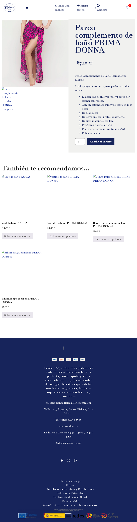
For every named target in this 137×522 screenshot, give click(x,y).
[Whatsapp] (75, 460)
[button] (27, 7)
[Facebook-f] (61, 460)
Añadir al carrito (101, 141)
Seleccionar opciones (17, 236)
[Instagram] (68, 460)
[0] (127, 8)
